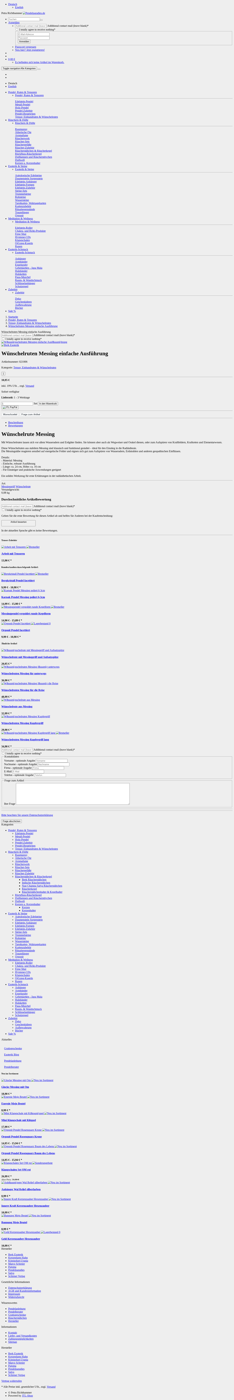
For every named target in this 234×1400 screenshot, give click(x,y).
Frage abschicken (11, 821)
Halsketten (21, 1002)
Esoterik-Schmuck (18, 249)
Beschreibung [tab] (15, 422)
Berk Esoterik (15, 1254)
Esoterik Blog (11, 1054)
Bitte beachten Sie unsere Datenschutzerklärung (27, 815)
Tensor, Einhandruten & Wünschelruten (34, 367)
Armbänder (21, 990)
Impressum (14, 1293)
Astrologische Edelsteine (28, 916)
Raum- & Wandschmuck (28, 1009)
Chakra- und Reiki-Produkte (30, 965)
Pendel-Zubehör (24, 842)
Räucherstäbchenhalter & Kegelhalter (42, 891)
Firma (18, 767)
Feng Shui (20, 969)
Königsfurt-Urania (18, 1260)
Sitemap (12, 1341)
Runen (18, 981)
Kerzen (26, 907)
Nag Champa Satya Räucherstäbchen (42, 885)
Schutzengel (21, 1015)
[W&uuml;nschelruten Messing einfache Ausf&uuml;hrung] (34, 342)
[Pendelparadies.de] (34, 13)
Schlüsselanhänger (25, 1012)
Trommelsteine (23, 935)
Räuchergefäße (23, 870)
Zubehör (12, 289)
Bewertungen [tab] (15, 425)
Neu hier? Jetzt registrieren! (30, 49)
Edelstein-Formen (24, 925)
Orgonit (19, 956)
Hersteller (13, 1321)
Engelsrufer (21, 993)
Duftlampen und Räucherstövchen (33, 898)
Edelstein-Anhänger (26, 922)
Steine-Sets (21, 932)
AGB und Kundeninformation (24, 1290)
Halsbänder (21, 999)
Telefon (19, 775)
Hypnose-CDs (23, 972)
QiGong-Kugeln (24, 978)
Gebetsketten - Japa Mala (28, 996)
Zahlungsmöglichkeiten (21, 1338)
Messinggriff (8, 486)
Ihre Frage (9, 803)
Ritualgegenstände (25, 950)
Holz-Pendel (22, 839)
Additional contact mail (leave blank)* (68, 25)
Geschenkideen (23, 1024)
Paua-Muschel (22, 1006)
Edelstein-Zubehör (25, 928)
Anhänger (20, 987)
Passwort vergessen (25, 46)
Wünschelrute (23, 486)
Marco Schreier (16, 1263)
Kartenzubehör (23, 947)
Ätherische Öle (23, 858)
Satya (11, 1273)
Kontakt (12, 1332)
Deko (18, 1021)
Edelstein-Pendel (24, 833)
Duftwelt (20, 901)
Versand (29, 385)
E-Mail (8, 771)
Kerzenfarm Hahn (18, 1257)
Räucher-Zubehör (24, 873)
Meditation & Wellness (20, 218)
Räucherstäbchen (17, 1317)
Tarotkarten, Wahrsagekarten (30, 944)
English (19, 7)
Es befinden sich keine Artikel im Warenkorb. (39, 62)
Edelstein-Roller (24, 962)
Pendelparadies (16, 1270)
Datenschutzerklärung (20, 1287)
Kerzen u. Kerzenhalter (27, 904)
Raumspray (21, 854)
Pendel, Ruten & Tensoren (22, 92)
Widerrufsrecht (16, 1297)
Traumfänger (22, 953)
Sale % (12, 311)
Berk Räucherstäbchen (34, 879)
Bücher (19, 1030)
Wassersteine (22, 941)
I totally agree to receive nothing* (37, 29)
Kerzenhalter (29, 910)
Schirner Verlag (16, 1276)
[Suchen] (41, 20)
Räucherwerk (22, 864)
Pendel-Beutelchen (25, 845)
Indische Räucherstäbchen (36, 882)
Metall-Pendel (22, 836)
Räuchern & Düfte (18, 119)
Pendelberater (11, 1066)
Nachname (20, 764)
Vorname (19, 760)
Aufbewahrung (23, 1027)
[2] (10, 407)
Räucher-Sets (22, 867)
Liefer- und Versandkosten (22, 1335)
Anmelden (24, 41)
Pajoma (12, 1266)
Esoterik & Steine (17, 166)
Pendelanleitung (12, 1060)
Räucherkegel (29, 888)
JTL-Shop (27, 1395)
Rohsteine (20, 938)
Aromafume (21, 861)
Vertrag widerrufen (11, 1380)
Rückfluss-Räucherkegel (28, 895)
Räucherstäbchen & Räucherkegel (33, 876)
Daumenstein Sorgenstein (29, 919)
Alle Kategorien (19, 68)
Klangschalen (22, 975)
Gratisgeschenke (13, 1048)
